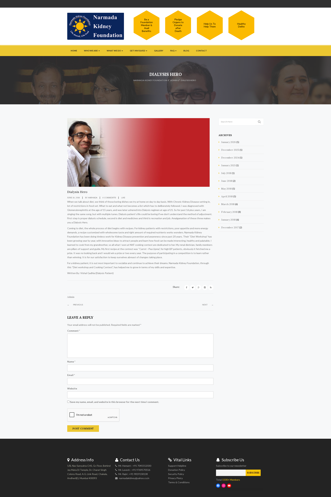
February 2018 (229, 211)
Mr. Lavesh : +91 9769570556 (134, 469)
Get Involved (138, 50)
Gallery (158, 50)
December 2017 (230, 227)
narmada (92, 197)
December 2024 (230, 157)
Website (72, 388)
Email (71, 375)
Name (71, 361)
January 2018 (228, 219)
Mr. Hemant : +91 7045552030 (134, 465)
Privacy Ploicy (175, 478)
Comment (73, 330)
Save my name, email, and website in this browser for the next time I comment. (114, 401)
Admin (70, 297)
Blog (186, 50)
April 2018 (227, 196)
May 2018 (226, 188)
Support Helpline (177, 465)
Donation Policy (176, 469)
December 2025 (230, 149)
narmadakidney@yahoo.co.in (134, 478)
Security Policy (176, 474)
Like (123, 197)
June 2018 (226, 180)
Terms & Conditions (179, 482)
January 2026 (228, 142)
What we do (114, 50)
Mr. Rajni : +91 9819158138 (133, 474)
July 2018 (226, 173)
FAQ (172, 50)
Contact (201, 50)
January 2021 (228, 165)
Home (74, 50)
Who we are (91, 50)
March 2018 (227, 204)
